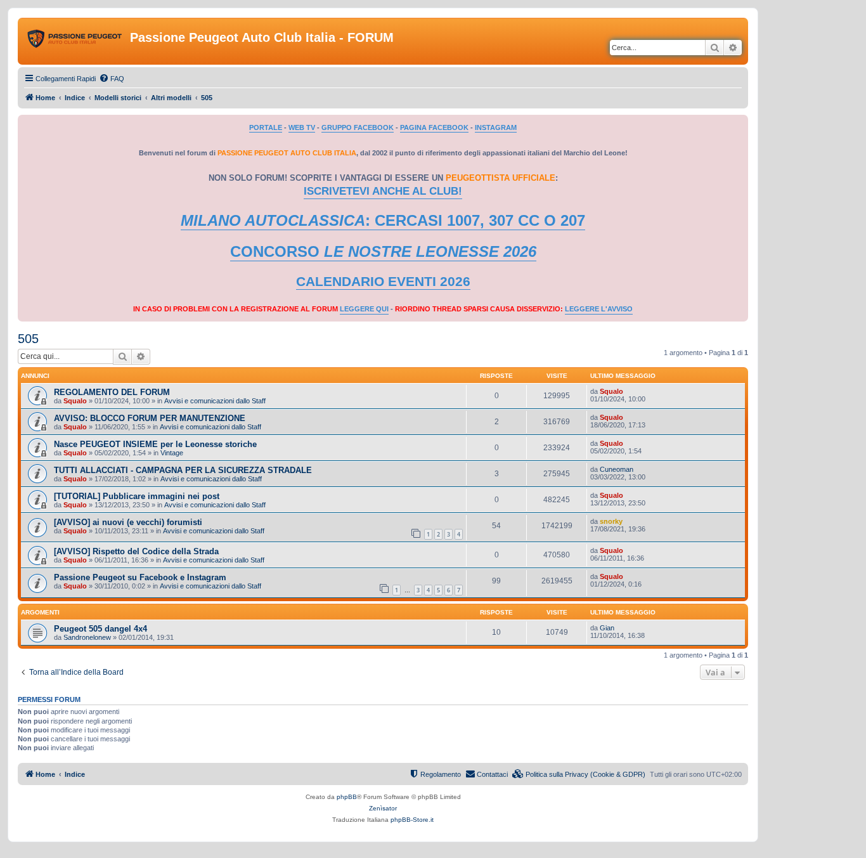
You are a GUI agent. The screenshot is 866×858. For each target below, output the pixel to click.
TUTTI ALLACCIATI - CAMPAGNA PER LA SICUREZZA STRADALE (183, 470)
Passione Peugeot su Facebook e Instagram (140, 577)
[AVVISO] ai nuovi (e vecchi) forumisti (128, 522)
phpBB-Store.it (412, 819)
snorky (611, 521)
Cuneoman (616, 469)
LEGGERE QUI (364, 309)
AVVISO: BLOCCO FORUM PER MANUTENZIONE (149, 418)
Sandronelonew (87, 637)
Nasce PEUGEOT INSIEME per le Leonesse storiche (155, 444)
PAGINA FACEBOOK (434, 127)
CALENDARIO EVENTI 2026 (383, 281)
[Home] (75, 41)
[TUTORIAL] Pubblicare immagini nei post (136, 496)
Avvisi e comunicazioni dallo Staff (215, 401)
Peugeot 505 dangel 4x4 (100, 629)
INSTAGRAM (496, 127)
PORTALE (265, 127)
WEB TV (301, 127)
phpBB (347, 796)
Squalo (75, 401)
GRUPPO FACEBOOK (357, 127)
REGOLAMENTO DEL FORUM (112, 392)
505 (28, 339)
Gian (607, 628)
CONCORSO (383, 251)
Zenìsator (383, 808)
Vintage (171, 453)
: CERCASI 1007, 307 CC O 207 (383, 220)
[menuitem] (111, 78)
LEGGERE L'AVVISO (599, 309)
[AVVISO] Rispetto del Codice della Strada (136, 551)
